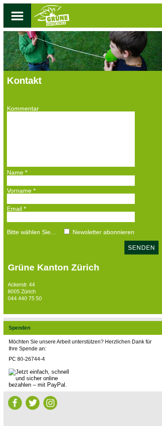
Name (17, 172)
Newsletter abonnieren (103, 232)
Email (16, 209)
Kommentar (23, 108)
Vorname (21, 191)
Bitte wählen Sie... (31, 232)
